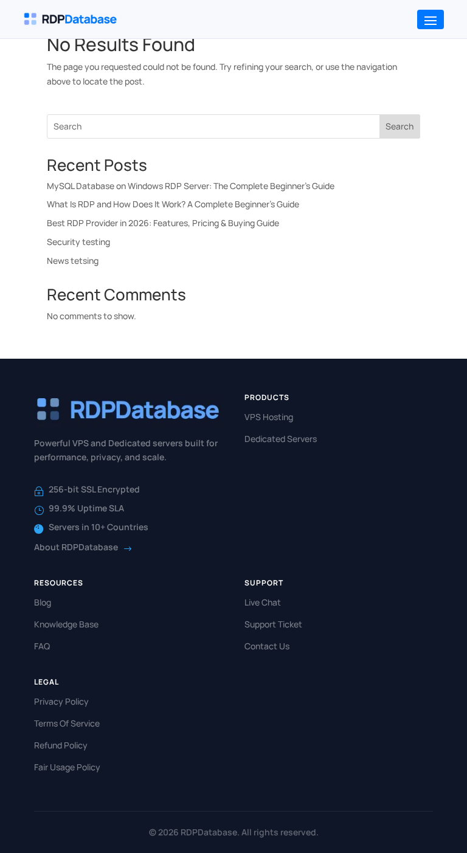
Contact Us (266, 646)
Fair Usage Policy (67, 767)
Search (399, 126)
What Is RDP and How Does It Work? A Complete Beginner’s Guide (173, 204)
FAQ (42, 646)
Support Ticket (273, 624)
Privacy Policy (61, 701)
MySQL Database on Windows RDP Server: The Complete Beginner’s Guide (190, 186)
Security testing (78, 241)
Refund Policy (61, 745)
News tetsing (73, 260)
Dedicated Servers (280, 438)
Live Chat (262, 602)
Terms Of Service (67, 723)
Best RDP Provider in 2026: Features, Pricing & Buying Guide (163, 223)
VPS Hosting (268, 417)
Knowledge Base (66, 624)
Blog (42, 602)
